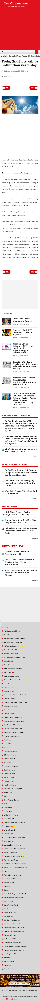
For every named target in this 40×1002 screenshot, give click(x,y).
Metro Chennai (8, 841)
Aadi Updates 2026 (10, 631)
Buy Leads (7, 672)
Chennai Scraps (9, 713)
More (34, 457)
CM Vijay (6, 683)
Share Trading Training (11, 905)
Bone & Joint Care (9, 665)
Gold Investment (9, 759)
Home (5, 627)
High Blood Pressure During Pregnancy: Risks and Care (17, 513)
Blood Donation (8, 661)
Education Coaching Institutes (13, 732)
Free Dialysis (8, 740)
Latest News (7, 807)
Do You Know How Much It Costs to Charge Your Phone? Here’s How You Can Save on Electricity (21, 472)
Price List (6, 871)
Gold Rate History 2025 (11, 766)
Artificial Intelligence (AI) (12, 646)
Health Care (7, 792)
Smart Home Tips (9, 909)
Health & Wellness (9, 785)
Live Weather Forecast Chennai (14, 822)
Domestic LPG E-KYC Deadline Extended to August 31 (22, 332)
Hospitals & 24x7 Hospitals (12, 789)
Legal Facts (7, 811)
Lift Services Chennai (10, 815)
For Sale (6, 747)
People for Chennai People (12, 875)
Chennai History (9, 698)
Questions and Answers (11, 879)
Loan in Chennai (9, 830)
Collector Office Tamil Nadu (12, 729)
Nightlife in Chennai (10, 852)
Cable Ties (7, 710)
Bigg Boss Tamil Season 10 (12, 657)
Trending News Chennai (11, 954)
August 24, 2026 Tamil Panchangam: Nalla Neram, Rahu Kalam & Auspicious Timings (25, 365)
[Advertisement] (20, 29)
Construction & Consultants (12, 725)
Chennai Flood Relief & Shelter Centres (16, 695)
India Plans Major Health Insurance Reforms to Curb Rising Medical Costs (21, 530)
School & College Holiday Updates (15, 894)
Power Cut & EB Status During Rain (15, 867)
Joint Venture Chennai (11, 800)
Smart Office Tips (9, 912)
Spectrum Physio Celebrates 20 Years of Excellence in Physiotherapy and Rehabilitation (23, 348)
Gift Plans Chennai (9, 755)
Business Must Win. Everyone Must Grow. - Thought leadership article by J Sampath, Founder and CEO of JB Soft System (21, 440)
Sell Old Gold (8, 901)
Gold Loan (7, 762)
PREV (7, 88)
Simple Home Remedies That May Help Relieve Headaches (20, 521)
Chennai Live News (10, 706)
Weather (6, 957)
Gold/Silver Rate (9, 774)
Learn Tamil (7, 826)
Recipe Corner (8, 882)
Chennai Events (8, 691)
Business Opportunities (11, 676)
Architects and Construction (12, 642)
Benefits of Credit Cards (11, 650)
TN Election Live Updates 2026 (14, 931)
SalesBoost (7, 886)
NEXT (33, 88)
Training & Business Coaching (13, 950)
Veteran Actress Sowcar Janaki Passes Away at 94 (18, 553)
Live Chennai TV (9, 819)
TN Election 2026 (9, 939)
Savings (6, 890)
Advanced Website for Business (14, 638)
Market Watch (8, 834)
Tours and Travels (9, 935)
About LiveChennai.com (11, 635)
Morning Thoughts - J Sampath (14, 849)
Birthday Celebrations (10, 653)
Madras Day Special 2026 (12, 837)
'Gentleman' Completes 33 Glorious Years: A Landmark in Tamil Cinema (21, 572)
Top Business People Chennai (13, 924)
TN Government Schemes (12, 942)
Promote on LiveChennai (12, 856)
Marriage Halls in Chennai (12, 845)
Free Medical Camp (10, 751)
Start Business (8, 916)
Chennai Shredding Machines (13, 721)
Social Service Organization (13, 897)
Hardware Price (8, 781)
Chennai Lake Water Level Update (15, 702)
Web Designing (8, 961)
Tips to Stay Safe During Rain (13, 927)
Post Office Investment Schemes (14, 864)
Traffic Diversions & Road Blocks (14, 946)
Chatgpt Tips (8, 687)
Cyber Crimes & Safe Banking (13, 717)
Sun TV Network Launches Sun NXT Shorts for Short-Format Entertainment (21, 562)
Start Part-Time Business (11, 920)
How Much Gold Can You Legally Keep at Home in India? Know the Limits (20, 483)
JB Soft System (11, 999)
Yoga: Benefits (8, 969)
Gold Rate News (9, 770)
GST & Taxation (8, 777)
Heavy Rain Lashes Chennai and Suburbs (22, 320)
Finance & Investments (11, 736)
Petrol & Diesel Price (10, 860)
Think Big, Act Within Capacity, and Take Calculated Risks (21, 450)
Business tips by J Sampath (12, 668)
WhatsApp (7, 965)
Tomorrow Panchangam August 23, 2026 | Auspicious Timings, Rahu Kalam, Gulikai (24, 381)
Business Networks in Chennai (14, 680)
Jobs (5, 796)
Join (5, 804)
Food (5, 744)
